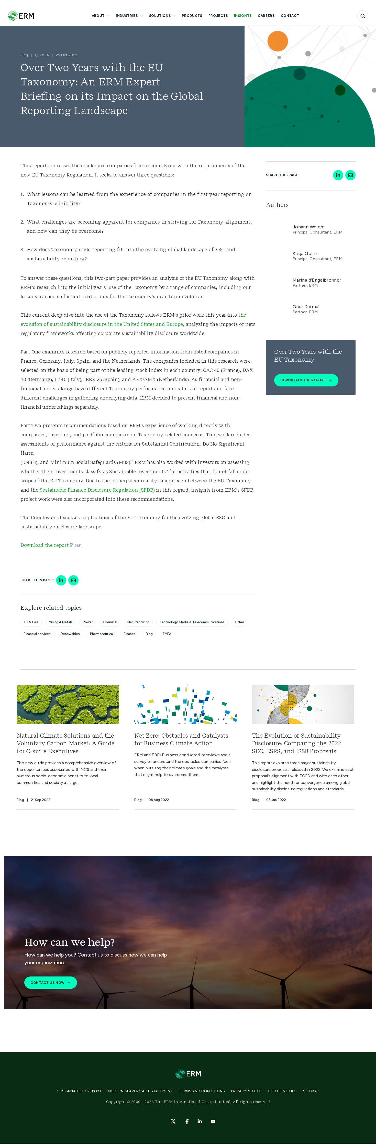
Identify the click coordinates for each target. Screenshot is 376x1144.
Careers (266, 16)
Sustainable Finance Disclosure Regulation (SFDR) (97, 490)
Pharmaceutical (102, 634)
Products (192, 16)
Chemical (110, 622)
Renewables (70, 634)
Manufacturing (138, 622)
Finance (130, 634)
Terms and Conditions (202, 1091)
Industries (127, 16)
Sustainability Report (79, 1091)
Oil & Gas (31, 622)
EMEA (167, 634)
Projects (218, 16)
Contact (290, 16)
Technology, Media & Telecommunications (192, 622)
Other (239, 622)
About (98, 16)
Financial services (37, 634)
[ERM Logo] (21, 15)
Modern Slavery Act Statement (140, 1091)
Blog (149, 634)
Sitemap (311, 1091)
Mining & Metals (61, 622)
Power (88, 622)
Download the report (44, 545)
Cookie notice (282, 1091)
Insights (243, 16)
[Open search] (362, 15)
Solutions (160, 16)
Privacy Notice (246, 1091)
